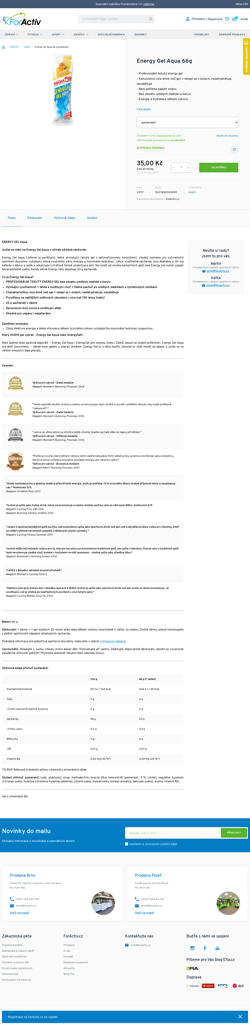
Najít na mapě (19, 912)
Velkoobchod (10, 974)
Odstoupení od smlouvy (16, 979)
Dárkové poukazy (232, 34)
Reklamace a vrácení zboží (18, 951)
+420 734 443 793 (152, 899)
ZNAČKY (79, 34)
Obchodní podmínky (14, 956)
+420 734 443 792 (27, 899)
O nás (66, 951)
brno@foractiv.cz (218, 271)
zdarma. (148, 4)
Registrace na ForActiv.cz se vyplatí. (33, 1017)
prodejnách (178, 140)
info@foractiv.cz (141, 945)
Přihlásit (234, 832)
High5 (192, 192)
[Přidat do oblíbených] (234, 149)
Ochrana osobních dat (15, 962)
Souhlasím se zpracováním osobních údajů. (153, 844)
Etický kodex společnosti (17, 968)
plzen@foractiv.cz (218, 285)
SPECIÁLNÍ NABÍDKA (111, 34)
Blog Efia (68, 974)
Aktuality (69, 968)
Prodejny (201, 34)
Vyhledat (150, 19)
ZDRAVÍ (10, 34)
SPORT (56, 34)
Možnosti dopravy (227, 135)
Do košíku (219, 167)
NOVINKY (141, 34)
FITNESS (33, 34)
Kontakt (68, 956)
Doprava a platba (12, 945)
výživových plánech (113, 641)
